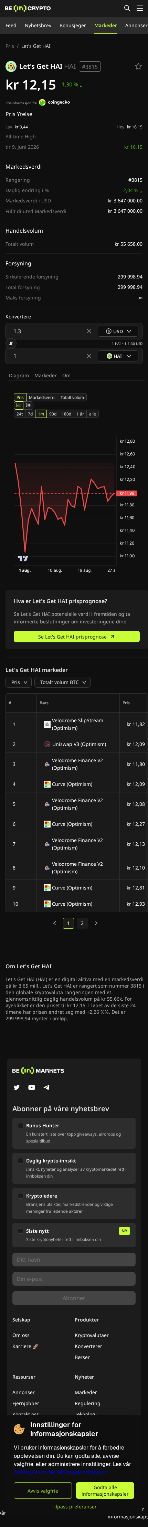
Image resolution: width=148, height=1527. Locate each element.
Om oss (21, 1335)
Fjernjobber (25, 1403)
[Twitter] (16, 1088)
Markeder (105, 25)
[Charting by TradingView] (23, 558)
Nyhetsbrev (38, 25)
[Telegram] (47, 1088)
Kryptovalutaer (92, 1335)
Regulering (88, 1403)
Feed (11, 25)
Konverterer (88, 1346)
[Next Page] (96, 923)
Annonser (136, 25)
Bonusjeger (73, 25)
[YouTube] (32, 1088)
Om (66, 375)
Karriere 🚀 (25, 1346)
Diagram (19, 375)
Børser (82, 1357)
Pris (10, 46)
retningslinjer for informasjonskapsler (60, 1472)
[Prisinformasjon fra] (54, 103)
